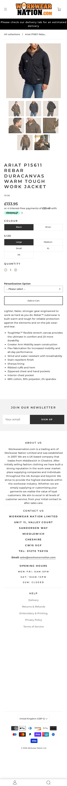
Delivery (33, 600)
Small (19, 248)
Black (19, 227)
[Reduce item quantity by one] (5, 270)
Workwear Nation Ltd (37, 748)
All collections (12, 34)
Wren (48, 227)
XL (48, 248)
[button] (11, 71)
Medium (48, 242)
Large (19, 242)
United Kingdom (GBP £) (32, 718)
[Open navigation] (8, 9)
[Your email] (16, 419)
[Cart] (59, 9)
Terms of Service (33, 626)
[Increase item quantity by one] (15, 270)
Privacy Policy (33, 619)
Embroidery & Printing (33, 613)
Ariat (7, 195)
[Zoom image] (33, 71)
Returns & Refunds (33, 606)
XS (19, 254)
